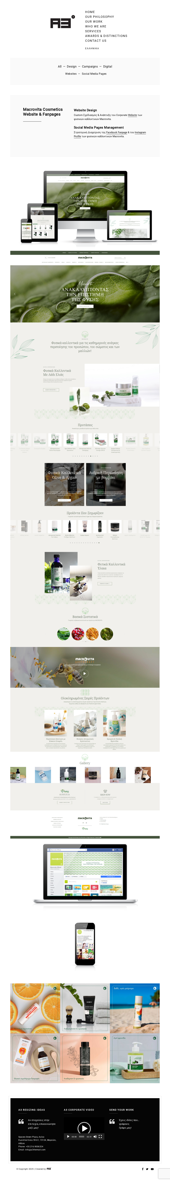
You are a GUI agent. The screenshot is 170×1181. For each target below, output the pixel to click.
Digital (107, 66)
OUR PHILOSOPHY (99, 16)
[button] (84, 1128)
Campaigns (90, 66)
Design (72, 66)
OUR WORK (94, 21)
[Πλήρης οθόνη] (100, 1136)
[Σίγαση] (95, 1136)
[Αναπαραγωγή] (68, 1136)
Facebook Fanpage (116, 132)
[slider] (81, 1136)
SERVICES (93, 31)
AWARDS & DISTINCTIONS (106, 36)
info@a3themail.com (35, 1150)
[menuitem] (106, 48)
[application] (84, 1128)
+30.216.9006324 (34, 1146)
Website (132, 115)
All (60, 66)
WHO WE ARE (95, 26)
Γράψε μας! (125, 1127)
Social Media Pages (94, 73)
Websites (71, 73)
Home (90, 12)
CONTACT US (96, 40)
